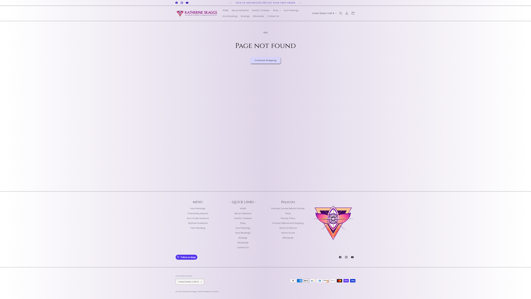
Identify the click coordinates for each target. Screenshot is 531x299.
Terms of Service (288, 228)
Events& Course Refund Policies (288, 208)
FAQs (288, 213)
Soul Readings (243, 232)
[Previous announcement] (230, 2)
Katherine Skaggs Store (192, 291)
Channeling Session (197, 213)
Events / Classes (243, 218)
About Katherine (243, 213)
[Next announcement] (300, 2)
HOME (243, 208)
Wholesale (242, 242)
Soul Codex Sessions (198, 218)
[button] (276, 10)
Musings (243, 237)
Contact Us (243, 247)
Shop (243, 223)
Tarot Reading (197, 228)
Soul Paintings (197, 208)
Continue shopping (265, 60)
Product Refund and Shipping (288, 223)
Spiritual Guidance (198, 223)
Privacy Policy (288, 218)
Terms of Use (288, 232)
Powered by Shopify (211, 291)
